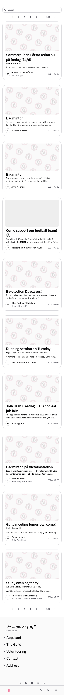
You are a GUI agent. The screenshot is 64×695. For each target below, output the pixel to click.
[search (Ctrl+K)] (41, 690)
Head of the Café (19, 306)
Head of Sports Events (21, 481)
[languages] (48, 690)
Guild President (18, 540)
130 (48, 17)
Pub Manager (17, 75)
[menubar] (56, 690)
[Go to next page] (54, 17)
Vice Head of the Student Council (26, 598)
